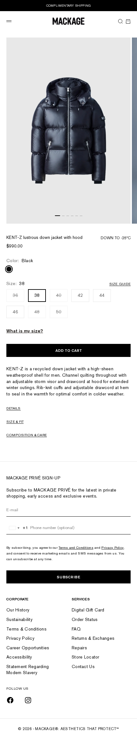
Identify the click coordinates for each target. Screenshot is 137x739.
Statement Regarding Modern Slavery (27, 670)
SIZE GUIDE (120, 284)
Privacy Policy (112, 547)
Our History (17, 610)
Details (13, 408)
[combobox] (17, 527)
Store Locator (85, 657)
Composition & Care (26, 435)
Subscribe (68, 577)
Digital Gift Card (88, 610)
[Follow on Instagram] (28, 700)
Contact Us (83, 666)
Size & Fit (15, 421)
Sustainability (19, 619)
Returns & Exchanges (93, 638)
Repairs (79, 648)
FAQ (76, 629)
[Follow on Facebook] (10, 700)
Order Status (84, 619)
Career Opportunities (27, 648)
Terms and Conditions (76, 547)
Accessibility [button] (19, 657)
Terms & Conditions (26, 629)
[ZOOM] (124, 217)
